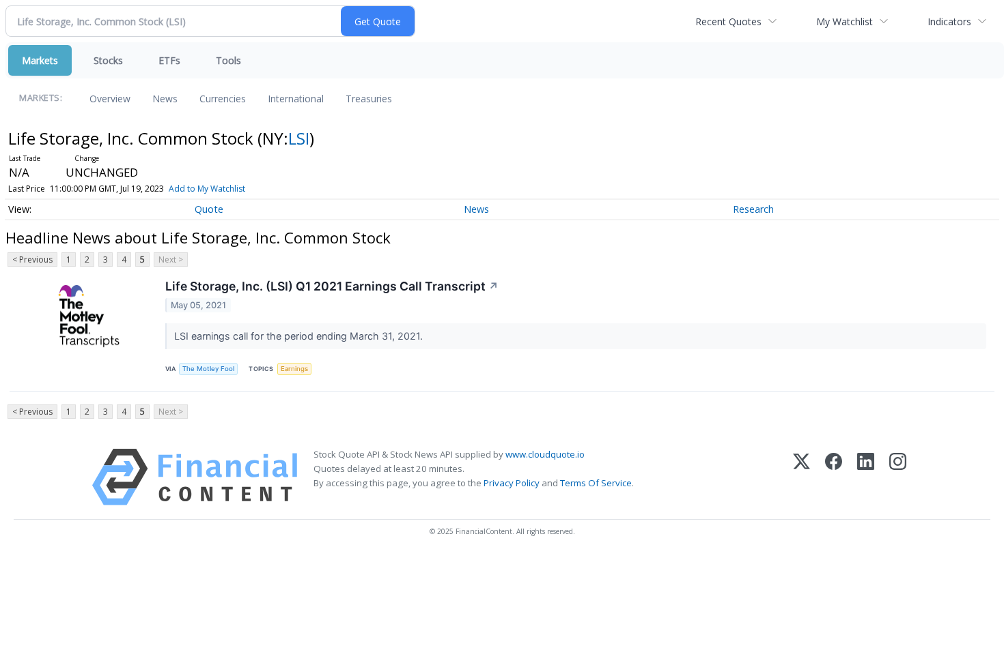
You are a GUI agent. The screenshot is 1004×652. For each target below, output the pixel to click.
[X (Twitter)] (801, 477)
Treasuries (369, 98)
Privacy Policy (512, 483)
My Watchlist (844, 21)
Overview (109, 98)
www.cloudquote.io (545, 454)
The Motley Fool (208, 368)
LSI (298, 138)
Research (753, 209)
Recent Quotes (728, 21)
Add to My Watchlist (207, 188)
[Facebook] (834, 477)
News (165, 98)
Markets (40, 60)
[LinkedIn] (866, 477)
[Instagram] (898, 477)
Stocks (108, 60)
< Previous (32, 259)
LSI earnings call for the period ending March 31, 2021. (300, 336)
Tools (228, 60)
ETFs (169, 60)
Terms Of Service (596, 483)
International (296, 98)
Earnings (294, 368)
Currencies (222, 98)
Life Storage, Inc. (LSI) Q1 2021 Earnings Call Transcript (332, 286)
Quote (209, 209)
